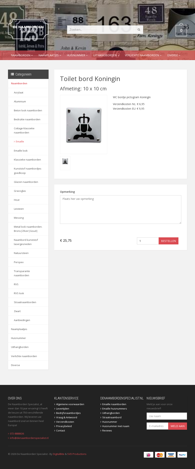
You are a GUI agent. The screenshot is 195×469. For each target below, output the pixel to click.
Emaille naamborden (114, 404)
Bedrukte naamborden (27, 119)
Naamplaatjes (48, 55)
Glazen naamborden (26, 182)
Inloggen (181, 4)
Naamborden (21, 55)
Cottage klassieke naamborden (24, 130)
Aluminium (20, 101)
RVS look (19, 293)
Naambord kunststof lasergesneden (26, 242)
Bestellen (168, 241)
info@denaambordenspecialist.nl (29, 438)
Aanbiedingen (22, 320)
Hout (16, 200)
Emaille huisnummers (114, 408)
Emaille (20, 141)
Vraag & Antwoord (66, 417)
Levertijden (62, 408)
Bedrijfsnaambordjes (68, 413)
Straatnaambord (111, 417)
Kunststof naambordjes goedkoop (27, 170)
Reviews (107, 430)
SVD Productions (76, 454)
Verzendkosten (65, 421)
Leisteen (19, 208)
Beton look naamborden (28, 110)
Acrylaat (18, 92)
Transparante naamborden (22, 273)
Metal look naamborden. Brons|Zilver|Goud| (28, 229)
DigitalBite (58, 454)
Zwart (17, 311)
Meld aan (178, 426)
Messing (19, 217)
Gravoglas (20, 191)
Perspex (19, 262)
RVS (16, 284)
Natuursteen (21, 253)
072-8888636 (17, 433)
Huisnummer (76, 55)
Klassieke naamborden (27, 159)
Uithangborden (105, 55)
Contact (60, 430)
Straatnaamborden (25, 302)
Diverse (173, 55)
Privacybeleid (64, 426)
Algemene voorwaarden (70, 404)
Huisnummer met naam (115, 426)
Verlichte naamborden (142, 55)
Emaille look (21, 150)
